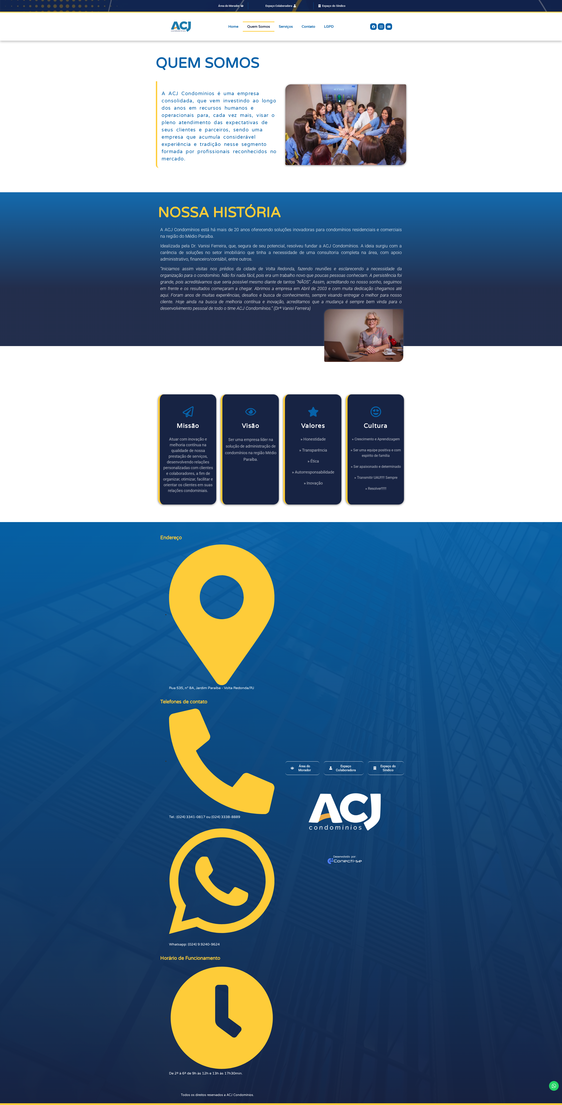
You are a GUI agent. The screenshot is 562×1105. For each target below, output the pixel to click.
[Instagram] (381, 26)
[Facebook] (373, 26)
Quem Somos (258, 26)
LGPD (329, 26)
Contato (308, 26)
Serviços (286, 26)
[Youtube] (388, 26)
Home (233, 26)
